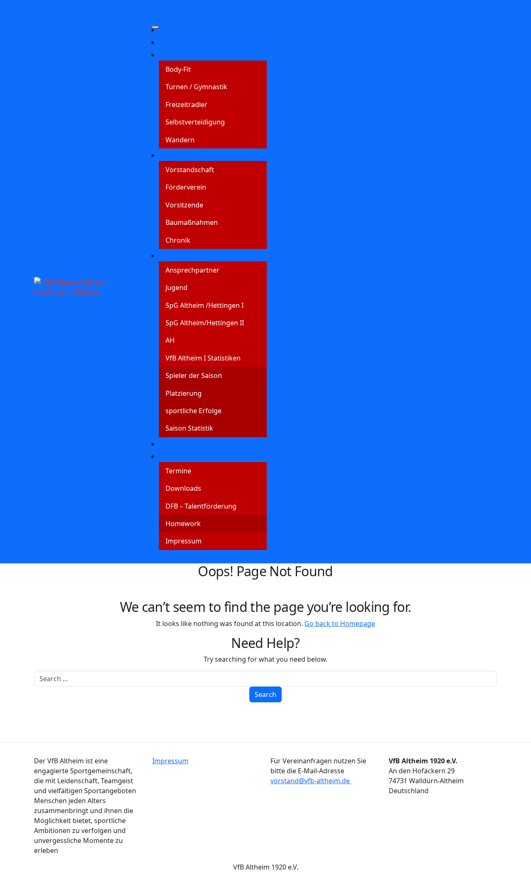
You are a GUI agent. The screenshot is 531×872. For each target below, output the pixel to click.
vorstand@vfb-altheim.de (310, 780)
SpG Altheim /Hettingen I (205, 305)
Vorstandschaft (190, 169)
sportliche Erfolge (194, 410)
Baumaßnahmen (192, 222)
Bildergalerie (183, 443)
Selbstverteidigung (195, 122)
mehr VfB (177, 54)
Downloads (183, 488)
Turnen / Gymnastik (196, 86)
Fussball (174, 255)
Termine (178, 470)
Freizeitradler (186, 104)
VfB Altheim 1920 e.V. (66, 292)
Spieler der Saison (194, 375)
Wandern (180, 139)
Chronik (178, 240)
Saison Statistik (189, 428)
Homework (183, 523)
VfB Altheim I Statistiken (203, 358)
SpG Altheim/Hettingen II (205, 322)
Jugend (177, 287)
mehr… (172, 455)
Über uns (177, 154)
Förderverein (186, 187)
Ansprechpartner (192, 270)
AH (170, 340)
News (169, 41)
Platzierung (184, 393)
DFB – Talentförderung (201, 506)
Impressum (184, 541)
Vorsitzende (184, 204)
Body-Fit (178, 69)
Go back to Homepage (339, 623)
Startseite (177, 29)
